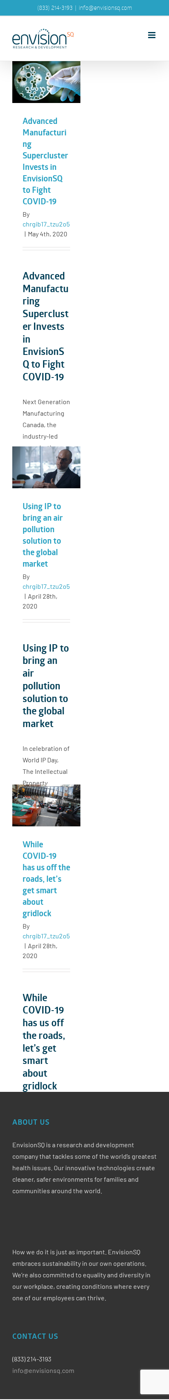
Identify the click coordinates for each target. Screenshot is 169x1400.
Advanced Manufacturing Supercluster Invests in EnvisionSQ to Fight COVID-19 (46, 82)
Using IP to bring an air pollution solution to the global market (46, 467)
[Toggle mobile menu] (152, 35)
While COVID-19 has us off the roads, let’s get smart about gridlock (46, 805)
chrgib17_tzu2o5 (46, 224)
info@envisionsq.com (105, 7)
